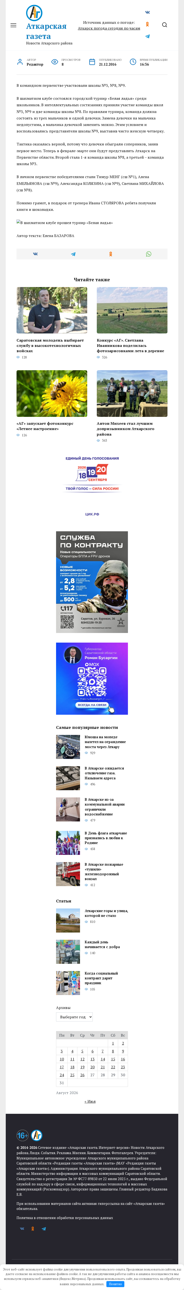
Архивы (63, 1007)
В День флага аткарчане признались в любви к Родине (106, 838)
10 (62, 1059)
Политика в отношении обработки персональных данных (65, 1217)
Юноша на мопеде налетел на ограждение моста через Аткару (105, 742)
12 (82, 1059)
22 (113, 1067)
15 (113, 1059)
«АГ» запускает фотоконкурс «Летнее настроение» (45, 426)
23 (123, 1067)
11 (72, 1059)
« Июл (90, 1101)
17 (62, 1067)
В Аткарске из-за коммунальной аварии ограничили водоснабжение (105, 806)
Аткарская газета (46, 31)
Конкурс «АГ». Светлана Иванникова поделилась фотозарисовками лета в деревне (130, 345)
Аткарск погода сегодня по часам (109, 28)
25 (72, 1074)
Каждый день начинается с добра (102, 944)
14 (103, 1059)
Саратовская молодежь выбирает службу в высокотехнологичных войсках (50, 345)
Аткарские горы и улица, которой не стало (106, 913)
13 (92, 1059)
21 (103, 1067)
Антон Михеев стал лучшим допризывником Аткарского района (125, 429)
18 (72, 1067)
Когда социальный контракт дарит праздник (101, 978)
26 (82, 1074)
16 (123, 1059)
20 (92, 1067)
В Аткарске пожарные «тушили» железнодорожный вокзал (104, 871)
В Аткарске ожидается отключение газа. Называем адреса (104, 773)
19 (82, 1067)
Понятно (115, 1284)
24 (62, 1074)
